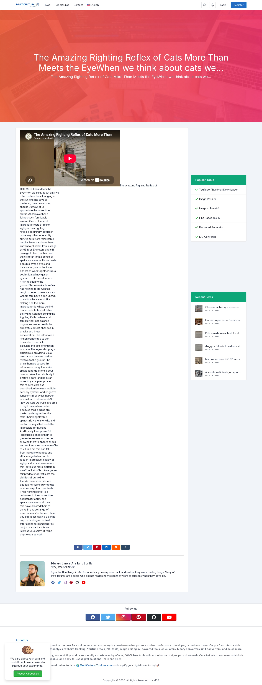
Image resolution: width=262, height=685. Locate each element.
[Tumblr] (125, 547)
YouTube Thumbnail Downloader (218, 189)
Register (238, 4)
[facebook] (53, 582)
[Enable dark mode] (212, 5)
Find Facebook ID (209, 217)
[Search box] (204, 5)
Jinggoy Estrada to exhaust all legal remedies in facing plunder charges (223, 346)
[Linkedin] (106, 547)
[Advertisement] (131, 43)
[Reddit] (116, 547)
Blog (47, 4)
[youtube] (84, 582)
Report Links (62, 4)
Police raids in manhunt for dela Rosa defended (223, 333)
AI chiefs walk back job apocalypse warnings (223, 372)
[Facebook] (78, 547)
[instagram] (65, 582)
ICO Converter (207, 236)
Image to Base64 (209, 208)
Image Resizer (207, 198)
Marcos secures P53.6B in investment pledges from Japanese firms (223, 359)
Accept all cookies (28, 673)
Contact (78, 4)
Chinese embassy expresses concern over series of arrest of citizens (223, 307)
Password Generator (211, 227)
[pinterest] (71, 582)
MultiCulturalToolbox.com (96, 665)
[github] (77, 582)
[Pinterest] (97, 547)
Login (223, 4)
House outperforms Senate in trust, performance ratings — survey (223, 320)
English (95, 4)
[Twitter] (87, 547)
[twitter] (59, 582)
